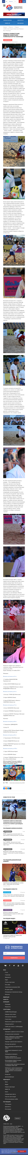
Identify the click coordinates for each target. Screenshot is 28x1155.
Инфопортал (20, 20)
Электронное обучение (10, 1016)
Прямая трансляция (10, 1086)
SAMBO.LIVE (7, 23)
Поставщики (7, 1101)
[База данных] (24, 1)
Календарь (6, 1001)
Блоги (6, 1091)
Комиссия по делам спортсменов (13, 1021)
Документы (8, 977)
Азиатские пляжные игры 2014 (17, 782)
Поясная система (7, 20)
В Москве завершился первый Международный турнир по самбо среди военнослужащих (13, 914)
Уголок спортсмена (10, 982)
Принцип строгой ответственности (13, 1041)
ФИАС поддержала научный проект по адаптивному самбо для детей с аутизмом (13, 834)
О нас (6, 972)
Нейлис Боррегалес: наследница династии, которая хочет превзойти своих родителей (13, 895)
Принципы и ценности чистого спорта (14, 1031)
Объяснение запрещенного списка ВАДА (13, 1051)
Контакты (7, 994)
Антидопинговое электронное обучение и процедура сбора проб (15, 1065)
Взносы (11, 1)
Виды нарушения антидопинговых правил (13, 1047)
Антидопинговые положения (12, 1034)
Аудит (6, 979)
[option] (14, 772)
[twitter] (14, 965)
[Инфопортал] (20, 1)
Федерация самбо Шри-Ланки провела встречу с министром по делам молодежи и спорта (14, 853)
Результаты (8, 1006)
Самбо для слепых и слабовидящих (14, 1026)
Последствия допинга (10, 1044)
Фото (6, 1082)
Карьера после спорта (10, 1014)
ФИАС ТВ (7, 1089)
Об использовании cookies (11, 1099)
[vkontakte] (5, 965)
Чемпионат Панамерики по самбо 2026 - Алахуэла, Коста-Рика (13, 883)
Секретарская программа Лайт (12, 987)
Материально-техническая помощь (13, 992)
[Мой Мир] (8, 788)
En (6, 1)
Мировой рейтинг (9, 1024)
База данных (20, 23)
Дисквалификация (9, 1076)
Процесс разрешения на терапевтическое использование (13, 1057)
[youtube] (18, 965)
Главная (5, 27)
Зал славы (7, 984)
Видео (6, 1084)
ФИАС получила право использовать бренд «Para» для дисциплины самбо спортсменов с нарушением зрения (14, 904)
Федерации (6, 997)
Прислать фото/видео (10, 1096)
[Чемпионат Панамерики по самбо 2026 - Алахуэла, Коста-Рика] (14, 872)
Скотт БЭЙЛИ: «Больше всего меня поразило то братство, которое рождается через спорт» (13, 843)
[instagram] (22, 965)
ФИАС (4, 970)
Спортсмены (6, 1009)
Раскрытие (7, 1074)
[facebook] (9, 965)
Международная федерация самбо (18, 8)
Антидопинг (6, 1029)
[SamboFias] (6, 1118)
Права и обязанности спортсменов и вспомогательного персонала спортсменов (14, 1038)
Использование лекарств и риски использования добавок (13, 1061)
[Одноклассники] (6, 788)
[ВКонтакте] (4, 788)
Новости (11, 27)
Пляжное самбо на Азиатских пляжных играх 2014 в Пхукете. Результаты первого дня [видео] (13, 822)
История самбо (9, 989)
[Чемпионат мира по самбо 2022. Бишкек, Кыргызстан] (14, 927)
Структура (7, 974)
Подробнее (13, 1152)
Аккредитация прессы (10, 1094)
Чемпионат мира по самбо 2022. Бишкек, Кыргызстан (12, 936)
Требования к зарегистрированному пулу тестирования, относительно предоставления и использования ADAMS (13, 1070)
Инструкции (8, 1109)
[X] (10, 788)
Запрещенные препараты (11, 1054)
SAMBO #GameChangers (11, 1011)
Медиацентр (6, 1079)
